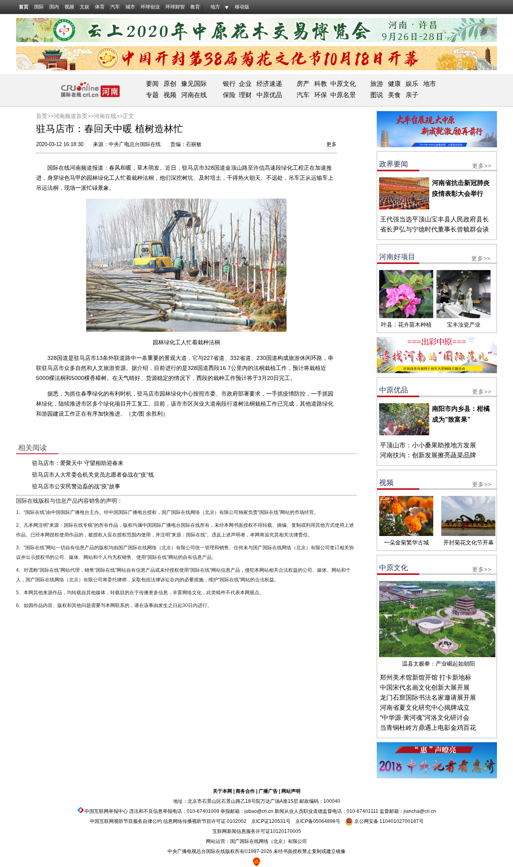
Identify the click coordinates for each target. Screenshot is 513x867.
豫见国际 (194, 83)
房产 (303, 83)
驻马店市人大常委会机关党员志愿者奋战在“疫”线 (93, 474)
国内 (54, 7)
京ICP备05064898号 (317, 821)
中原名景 (343, 94)
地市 (429, 83)
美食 (394, 94)
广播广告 (268, 791)
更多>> (481, 166)
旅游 (376, 83)
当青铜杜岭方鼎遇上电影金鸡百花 (428, 727)
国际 (39, 7)
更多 (331, 144)
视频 (69, 7)
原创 (170, 83)
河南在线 (194, 94)
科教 (320, 83)
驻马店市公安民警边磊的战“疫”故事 (76, 486)
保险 (229, 94)
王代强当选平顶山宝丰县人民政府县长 (434, 219)
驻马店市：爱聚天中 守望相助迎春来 (77, 463)
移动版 (242, 7)
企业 (245, 83)
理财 (245, 94)
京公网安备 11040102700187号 (388, 821)
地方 (215, 7)
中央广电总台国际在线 (135, 144)
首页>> (45, 116)
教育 (195, 7)
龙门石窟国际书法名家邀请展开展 (428, 697)
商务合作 (245, 791)
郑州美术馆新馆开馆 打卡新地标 (425, 677)
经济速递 (268, 83)
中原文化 (343, 83)
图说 (376, 94)
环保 (320, 94)
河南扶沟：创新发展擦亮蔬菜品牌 (428, 455)
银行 (229, 83)
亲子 (412, 94)
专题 (152, 94)
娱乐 (412, 83)
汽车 (115, 7)
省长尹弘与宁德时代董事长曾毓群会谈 (434, 229)
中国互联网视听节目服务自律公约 (126, 821)
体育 (100, 7)
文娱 (84, 7)
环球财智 (175, 7)
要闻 (152, 83)
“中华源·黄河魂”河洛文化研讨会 (424, 717)
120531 (277, 821)
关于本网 (222, 791)
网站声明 (291, 791)
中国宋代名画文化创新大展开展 (425, 687)
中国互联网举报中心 (106, 811)
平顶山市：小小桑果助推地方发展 (428, 445)
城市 (130, 7)
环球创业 (150, 7)
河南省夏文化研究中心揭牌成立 (425, 707)
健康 (394, 83)
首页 (23, 7)
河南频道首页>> (74, 116)
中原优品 (269, 94)
